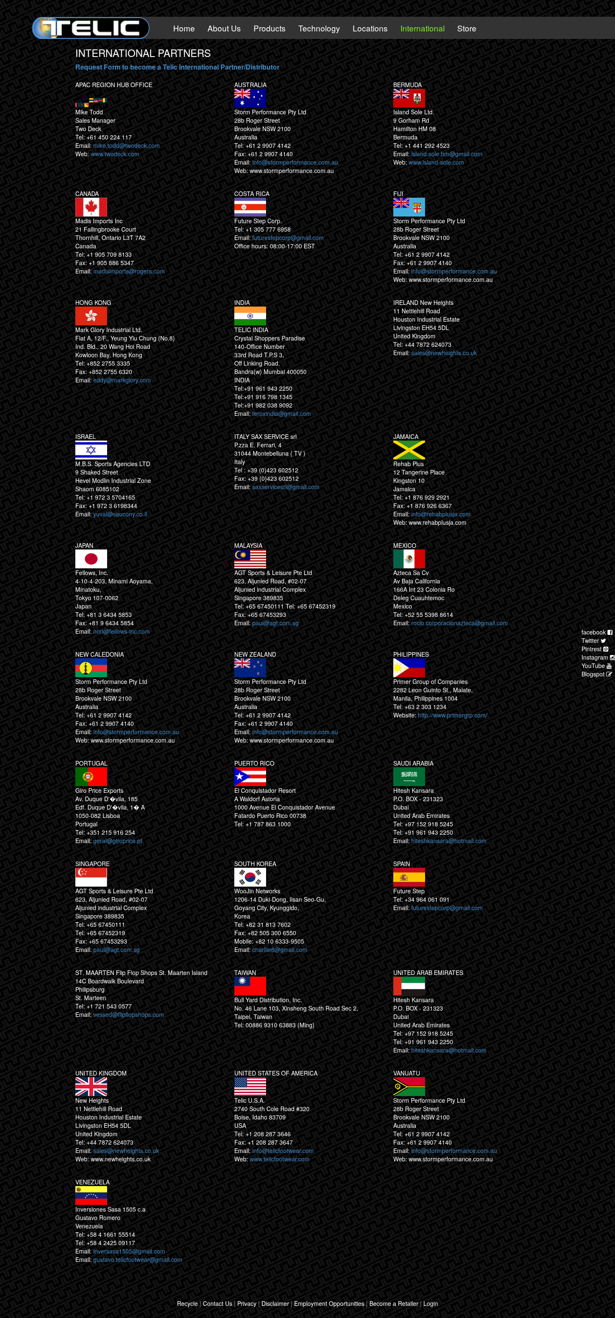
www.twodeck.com (115, 154)
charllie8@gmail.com (280, 949)
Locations (370, 28)
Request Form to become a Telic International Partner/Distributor (177, 67)
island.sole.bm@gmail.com (446, 154)
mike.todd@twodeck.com (126, 145)
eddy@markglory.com (122, 380)
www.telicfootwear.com (280, 1159)
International (422, 28)
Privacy (246, 1303)
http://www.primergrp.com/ (452, 715)
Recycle (187, 1303)
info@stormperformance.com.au (295, 162)
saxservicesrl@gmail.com (286, 486)
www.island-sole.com (436, 162)
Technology (319, 28)
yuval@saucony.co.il (120, 514)
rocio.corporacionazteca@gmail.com (459, 623)
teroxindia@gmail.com (281, 413)
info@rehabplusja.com (441, 514)
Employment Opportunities (329, 1303)
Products (270, 28)
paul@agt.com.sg (275, 623)
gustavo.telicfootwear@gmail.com (137, 1259)
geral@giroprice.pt (117, 840)
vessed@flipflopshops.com (128, 1014)
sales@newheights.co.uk (444, 352)
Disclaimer (275, 1303)
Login (430, 1303)
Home (184, 28)
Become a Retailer (393, 1303)
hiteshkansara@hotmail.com (449, 840)
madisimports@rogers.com (129, 271)
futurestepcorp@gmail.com (288, 237)
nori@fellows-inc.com (121, 631)
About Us (224, 28)
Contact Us (217, 1303)
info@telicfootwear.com (283, 1150)
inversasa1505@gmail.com (129, 1251)
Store (467, 28)
